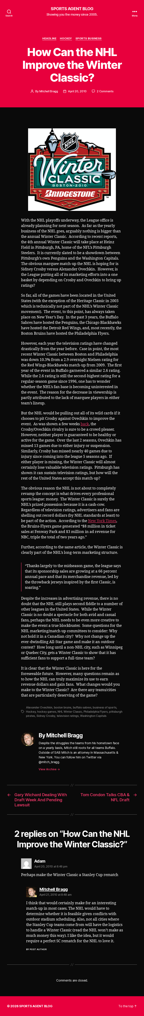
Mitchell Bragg (48, 91)
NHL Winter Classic (70, 711)
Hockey (66, 38)
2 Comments (105, 91)
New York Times (102, 521)
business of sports (104, 707)
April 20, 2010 (77, 91)
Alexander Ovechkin (39, 707)
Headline (49, 38)
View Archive (49, 769)
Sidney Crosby (46, 716)
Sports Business (89, 38)
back (85, 424)
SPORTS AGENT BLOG (72, 9)
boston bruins (62, 707)
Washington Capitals (93, 716)
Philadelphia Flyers (96, 711)
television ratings (68, 716)
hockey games (46, 711)
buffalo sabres (82, 707)
